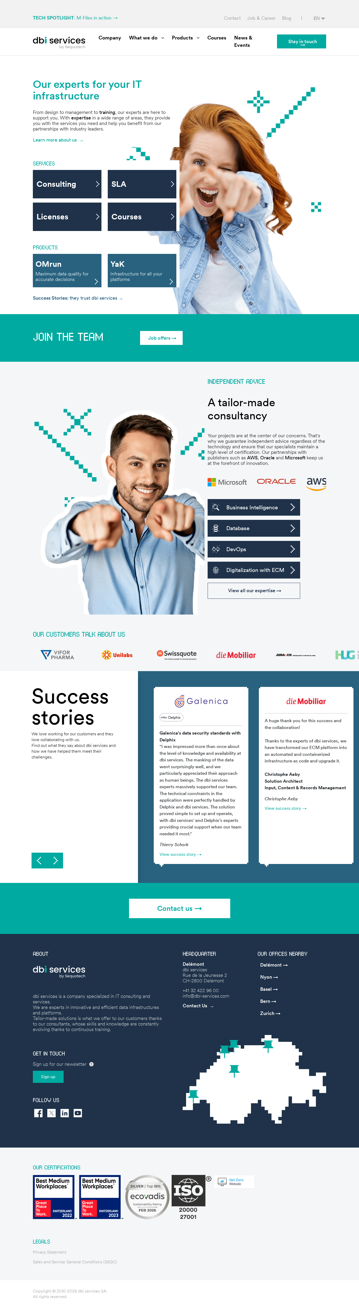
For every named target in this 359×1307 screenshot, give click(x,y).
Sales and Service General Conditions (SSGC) (75, 1261)
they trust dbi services (76, 298)
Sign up (48, 1076)
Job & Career (261, 18)
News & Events (243, 41)
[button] (161, 338)
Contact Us (195, 1005)
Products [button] (182, 38)
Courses (216, 38)
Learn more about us (55, 140)
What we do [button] (143, 38)
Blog (286, 18)
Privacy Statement (49, 1252)
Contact (232, 18)
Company (110, 38)
